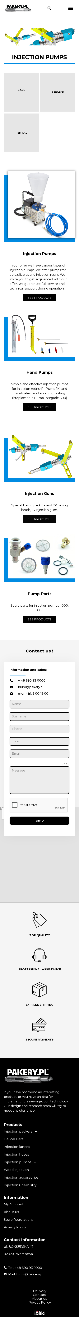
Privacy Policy (15, 1227)
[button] (49, 8)
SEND (39, 820)
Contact (39, 1295)
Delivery (39, 1291)
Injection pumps (17, 1162)
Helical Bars (13, 1139)
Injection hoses (16, 1154)
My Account (14, 1204)
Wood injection (16, 1170)
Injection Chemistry (20, 1185)
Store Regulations (19, 1219)
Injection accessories (21, 1177)
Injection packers (18, 1131)
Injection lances (17, 1147)
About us (11, 1212)
